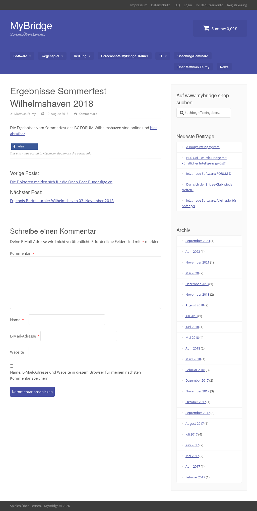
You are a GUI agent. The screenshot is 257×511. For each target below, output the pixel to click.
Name (17, 319)
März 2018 (193, 359)
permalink (83, 153)
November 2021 (197, 262)
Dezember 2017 (197, 380)
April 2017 (192, 466)
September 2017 (197, 412)
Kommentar (22, 253)
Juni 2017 (192, 445)
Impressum (138, 5)
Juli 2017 (191, 434)
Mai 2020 (192, 273)
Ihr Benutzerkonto (209, 5)
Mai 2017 (192, 456)
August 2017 (194, 423)
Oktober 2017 (195, 402)
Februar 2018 (195, 370)
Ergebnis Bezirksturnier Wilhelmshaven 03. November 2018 (62, 200)
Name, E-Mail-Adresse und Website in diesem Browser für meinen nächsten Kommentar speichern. (75, 375)
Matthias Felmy (25, 114)
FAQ (177, 5)
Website (17, 352)
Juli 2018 (191, 316)
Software (20, 55)
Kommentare (88, 114)
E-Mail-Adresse (24, 335)
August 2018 (194, 305)
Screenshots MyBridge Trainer (124, 55)
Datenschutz (160, 5)
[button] (24, 146)
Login (188, 5)
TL (161, 55)
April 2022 (192, 251)
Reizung (80, 55)
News (224, 66)
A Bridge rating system (203, 147)
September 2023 (197, 240)
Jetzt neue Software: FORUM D (208, 173)
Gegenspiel (50, 55)
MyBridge (31, 25)
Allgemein (49, 153)
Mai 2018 (192, 337)
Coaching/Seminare (192, 55)
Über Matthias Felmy (193, 66)
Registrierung (237, 5)
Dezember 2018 (197, 284)
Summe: (224, 28)
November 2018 (197, 294)
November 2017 (197, 391)
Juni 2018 (192, 326)
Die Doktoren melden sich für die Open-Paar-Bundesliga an (61, 181)
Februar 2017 (195, 477)
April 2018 (192, 348)
